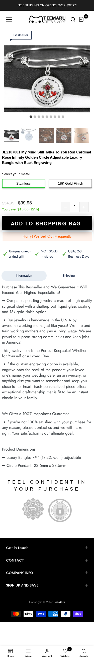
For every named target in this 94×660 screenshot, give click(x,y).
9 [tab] (63, 116)
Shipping (68, 275)
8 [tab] (59, 116)
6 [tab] (51, 116)
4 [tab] (43, 116)
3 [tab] (39, 116)
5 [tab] (47, 116)
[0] (81, 19)
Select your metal (16, 174)
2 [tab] (35, 116)
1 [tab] (31, 116)
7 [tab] (55, 116)
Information (24, 275)
